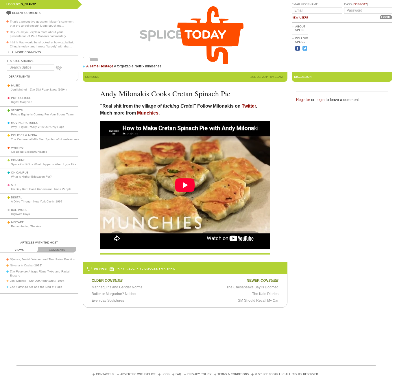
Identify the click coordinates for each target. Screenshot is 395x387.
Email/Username (305, 4)
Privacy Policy (199, 374)
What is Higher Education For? (31, 176)
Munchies (147, 112)
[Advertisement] (366, 46)
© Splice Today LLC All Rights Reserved (286, 374)
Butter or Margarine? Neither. (114, 294)
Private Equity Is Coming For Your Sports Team (42, 114)
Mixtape (17, 222)
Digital (16, 197)
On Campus (19, 172)
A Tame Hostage (99, 66)
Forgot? (360, 4)
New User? (300, 17)
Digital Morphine (21, 102)
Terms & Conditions (233, 374)
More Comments (28, 52)
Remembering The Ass (26, 226)
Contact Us (105, 374)
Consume (18, 160)
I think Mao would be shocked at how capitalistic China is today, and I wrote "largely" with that (42, 44)
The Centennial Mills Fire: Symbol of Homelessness (45, 139)
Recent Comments (26, 13)
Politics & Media (24, 135)
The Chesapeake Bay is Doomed (252, 287)
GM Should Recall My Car (258, 300)
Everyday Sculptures (108, 300)
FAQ (178, 374)
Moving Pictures (24, 123)
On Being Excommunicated (29, 151)
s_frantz (28, 4)
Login (319, 99)
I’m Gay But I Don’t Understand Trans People (41, 189)
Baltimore (19, 210)
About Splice (300, 28)
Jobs (165, 374)
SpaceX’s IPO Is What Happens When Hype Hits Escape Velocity (54, 164)
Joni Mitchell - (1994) (39, 89)
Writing (17, 148)
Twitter (249, 106)
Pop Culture (21, 98)
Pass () (356, 4)
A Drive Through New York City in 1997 (36, 201)
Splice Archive (22, 61)
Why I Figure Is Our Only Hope (37, 126)
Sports (17, 110)
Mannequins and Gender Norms (117, 287)
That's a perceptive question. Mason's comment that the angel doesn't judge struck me (41, 23)
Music (15, 85)
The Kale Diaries (265, 294)
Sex (13, 185)
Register (303, 99)
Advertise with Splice (138, 374)
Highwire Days (20, 213)
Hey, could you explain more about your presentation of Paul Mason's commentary (39, 34)
